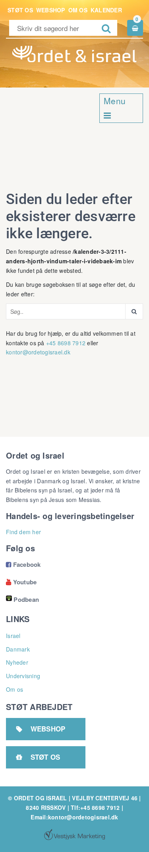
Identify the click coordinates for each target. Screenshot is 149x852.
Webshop (50, 10)
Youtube (21, 582)
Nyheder (17, 662)
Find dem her (23, 532)
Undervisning (23, 676)
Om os (77, 10)
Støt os (20, 10)
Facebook (23, 564)
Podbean (26, 599)
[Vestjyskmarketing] (74, 834)
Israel (13, 636)
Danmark (18, 649)
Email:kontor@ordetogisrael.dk (74, 817)
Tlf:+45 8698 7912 (95, 807)
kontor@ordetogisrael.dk (38, 352)
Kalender (106, 10)
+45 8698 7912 (65, 343)
